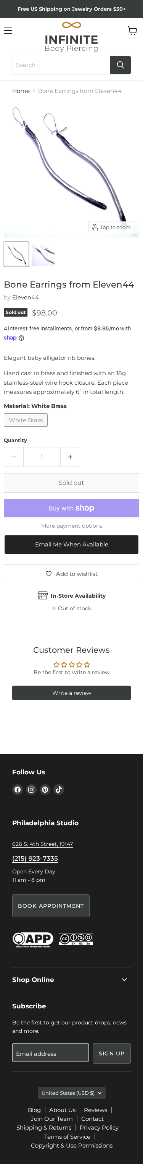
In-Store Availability (78, 595)
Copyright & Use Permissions (71, 1145)
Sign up (112, 1053)
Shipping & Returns (43, 1127)
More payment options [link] (71, 526)
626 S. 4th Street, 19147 (42, 843)
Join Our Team (52, 1118)
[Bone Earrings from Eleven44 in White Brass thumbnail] (16, 254)
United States (68, 1093)
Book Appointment (51, 905)
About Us (62, 1110)
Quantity (15, 440)
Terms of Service (67, 1136)
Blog (34, 1110)
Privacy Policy (99, 1127)
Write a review (71, 692)
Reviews (95, 1110)
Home (21, 91)
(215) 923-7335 (35, 858)
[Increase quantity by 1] (70, 457)
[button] (71, 544)
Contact (92, 1118)
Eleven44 (25, 297)
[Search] (120, 65)
